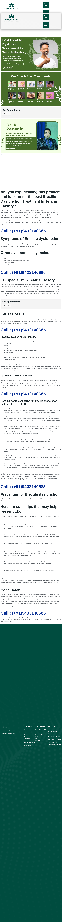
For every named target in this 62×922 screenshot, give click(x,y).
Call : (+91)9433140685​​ (23, 613)
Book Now (6, 114)
